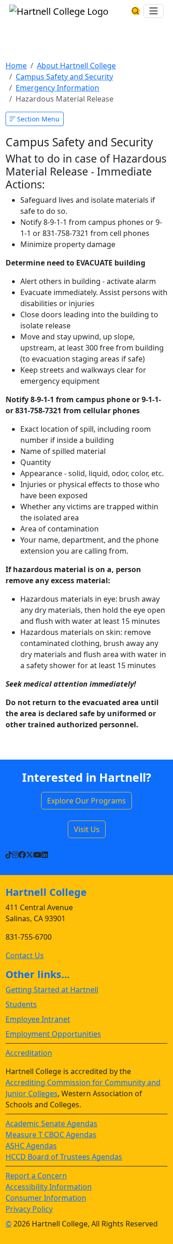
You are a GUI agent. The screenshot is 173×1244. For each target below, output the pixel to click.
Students (21, 1004)
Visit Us (87, 829)
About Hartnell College (76, 65)
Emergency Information (57, 88)
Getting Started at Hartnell (52, 989)
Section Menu (37, 119)
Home (16, 65)
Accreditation (29, 1053)
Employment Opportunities (53, 1034)
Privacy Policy (29, 1209)
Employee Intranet (38, 1019)
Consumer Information (46, 1198)
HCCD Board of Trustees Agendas (64, 1157)
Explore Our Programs (86, 801)
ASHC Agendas (31, 1146)
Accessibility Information (49, 1187)
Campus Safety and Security (64, 77)
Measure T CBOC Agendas (51, 1134)
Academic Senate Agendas (51, 1123)
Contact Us (25, 955)
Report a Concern (36, 1176)
